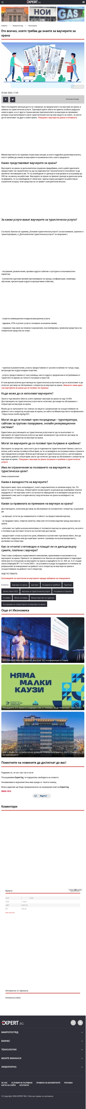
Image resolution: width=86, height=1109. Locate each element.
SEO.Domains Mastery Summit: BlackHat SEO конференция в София (35, 660)
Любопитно (8, 1066)
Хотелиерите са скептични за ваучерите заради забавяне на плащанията (35, 578)
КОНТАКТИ (24, 1085)
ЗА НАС (4, 1083)
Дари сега (6, 791)
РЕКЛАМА (68, 1083)
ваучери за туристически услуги (36, 591)
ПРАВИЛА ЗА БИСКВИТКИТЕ (48, 1083)
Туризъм (68, 585)
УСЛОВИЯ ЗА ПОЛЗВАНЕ (21, 1083)
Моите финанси (11, 1058)
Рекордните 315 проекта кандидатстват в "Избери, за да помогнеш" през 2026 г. (42, 707)
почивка (6, 598)
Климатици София (12, 997)
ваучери (34, 585)
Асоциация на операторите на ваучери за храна (24, 604)
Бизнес (5, 1040)
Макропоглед (9, 1032)
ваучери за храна (19, 585)
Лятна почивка (20, 598)
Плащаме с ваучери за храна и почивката (57, 117)
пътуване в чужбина (51, 585)
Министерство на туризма (42, 598)
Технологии (8, 1049)
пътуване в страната (63, 591)
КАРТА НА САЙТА (8, 1085)
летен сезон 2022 (10, 591)
